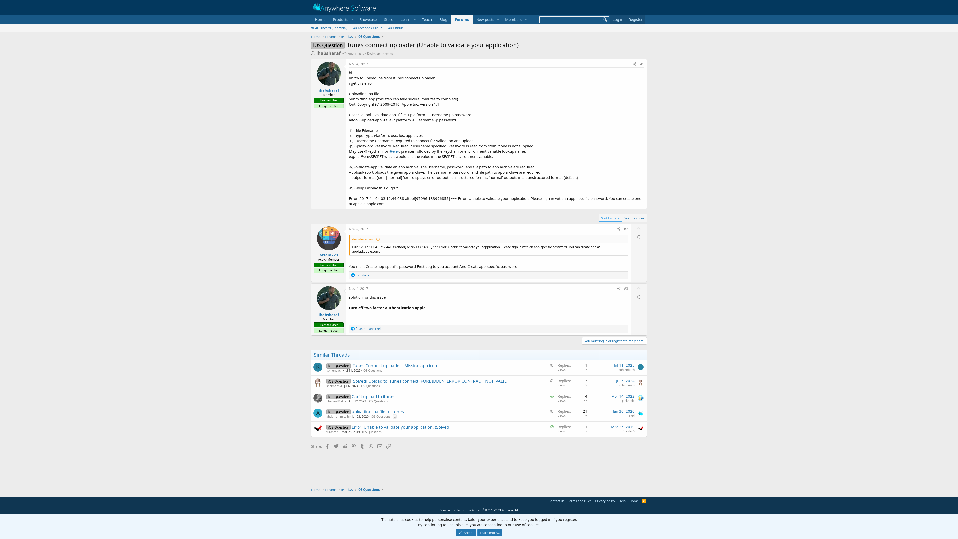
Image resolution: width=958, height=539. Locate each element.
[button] (342, 19)
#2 (626, 228)
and (368, 329)
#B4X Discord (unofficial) (329, 28)
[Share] (635, 64)
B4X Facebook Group (366, 28)
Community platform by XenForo (479, 510)
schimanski (334, 386)
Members (513, 19)
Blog (443, 19)
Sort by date (610, 218)
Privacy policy (605, 501)
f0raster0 (332, 432)
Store (388, 19)
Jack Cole (628, 401)
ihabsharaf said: (363, 239)
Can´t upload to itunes (373, 396)
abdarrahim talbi (338, 416)
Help (622, 501)
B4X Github (394, 28)
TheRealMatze (336, 401)
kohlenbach (334, 370)
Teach (427, 19)
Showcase (368, 19)
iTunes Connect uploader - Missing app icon (394, 365)
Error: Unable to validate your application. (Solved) (401, 427)
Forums (462, 19)
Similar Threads (381, 53)
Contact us (556, 501)
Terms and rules (579, 501)
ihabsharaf (328, 53)
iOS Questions (372, 370)
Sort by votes (634, 218)
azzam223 (329, 254)
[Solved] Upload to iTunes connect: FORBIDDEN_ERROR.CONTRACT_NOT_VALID (429, 381)
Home (320, 19)
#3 (626, 288)
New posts (485, 19)
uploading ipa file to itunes (378, 411)
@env (394, 151)
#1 (642, 64)
